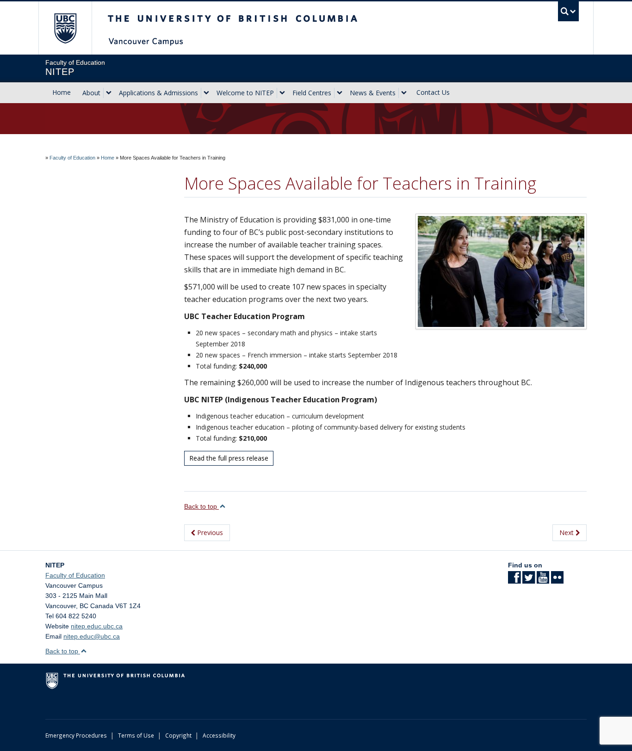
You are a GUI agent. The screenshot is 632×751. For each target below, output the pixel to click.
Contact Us (433, 92)
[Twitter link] (528, 580)
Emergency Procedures (76, 735)
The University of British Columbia (65, 28)
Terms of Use (136, 735)
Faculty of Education (72, 157)
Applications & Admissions (158, 92)
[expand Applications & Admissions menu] (206, 93)
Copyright (178, 735)
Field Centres (311, 92)
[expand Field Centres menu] (339, 93)
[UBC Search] (568, 11)
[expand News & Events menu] (403, 93)
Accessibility (219, 735)
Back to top (201, 506)
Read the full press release (228, 458)
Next (567, 532)
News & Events (373, 92)
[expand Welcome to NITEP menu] (282, 93)
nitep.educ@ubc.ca (91, 636)
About (91, 92)
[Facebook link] (514, 580)
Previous (209, 532)
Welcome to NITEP (245, 92)
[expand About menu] (108, 93)
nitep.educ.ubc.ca (97, 626)
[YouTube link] (543, 580)
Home (61, 92)
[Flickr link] (557, 580)
